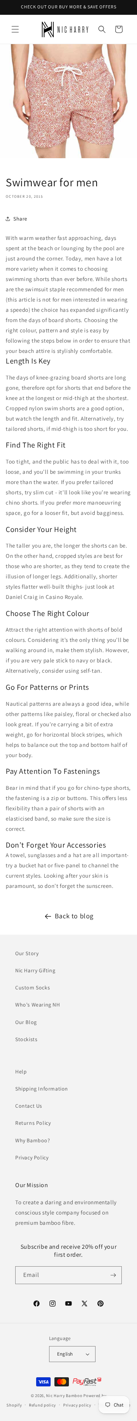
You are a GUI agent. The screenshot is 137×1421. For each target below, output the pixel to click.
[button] (15, 29)
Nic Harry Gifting (35, 970)
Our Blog (26, 1022)
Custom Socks (32, 987)
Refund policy (42, 1405)
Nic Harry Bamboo (64, 1395)
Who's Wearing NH (37, 1004)
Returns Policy (33, 1122)
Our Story (26, 953)
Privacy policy (77, 1405)
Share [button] (20, 218)
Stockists (26, 1039)
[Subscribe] (113, 1275)
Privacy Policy (31, 1157)
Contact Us (28, 1105)
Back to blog (74, 915)
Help (21, 1071)
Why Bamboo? (32, 1140)
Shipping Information (41, 1088)
